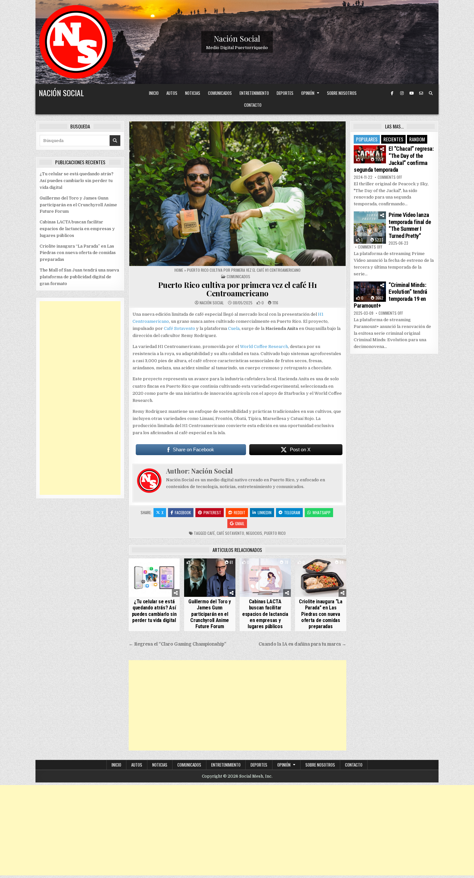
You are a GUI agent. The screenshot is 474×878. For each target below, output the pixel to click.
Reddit (239, 512)
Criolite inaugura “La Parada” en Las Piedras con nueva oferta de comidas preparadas (320, 613)
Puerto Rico (275, 533)
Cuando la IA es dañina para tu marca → (302, 644)
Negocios (254, 533)
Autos (171, 93)
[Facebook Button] (392, 93)
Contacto (253, 105)
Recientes (393, 139)
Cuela (234, 328)
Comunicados (220, 93)
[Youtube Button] (411, 93)
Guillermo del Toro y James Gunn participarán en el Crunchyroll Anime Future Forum (209, 613)
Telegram (292, 512)
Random (417, 139)
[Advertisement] (237, 705)
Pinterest (212, 512)
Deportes (285, 93)
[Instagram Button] (402, 93)
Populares (367, 139)
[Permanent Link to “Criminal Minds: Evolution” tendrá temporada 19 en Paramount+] (370, 291)
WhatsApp (321, 512)
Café (211, 533)
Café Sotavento (179, 328)
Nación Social (237, 38)
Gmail (239, 523)
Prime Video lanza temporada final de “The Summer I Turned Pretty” (410, 225)
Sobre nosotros (342, 93)
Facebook (183, 512)
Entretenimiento (254, 93)
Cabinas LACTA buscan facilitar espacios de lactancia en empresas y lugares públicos (265, 613)
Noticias (192, 93)
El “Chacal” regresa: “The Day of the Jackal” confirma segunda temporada (393, 159)
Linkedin (265, 512)
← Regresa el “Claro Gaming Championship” (177, 644)
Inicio (154, 93)
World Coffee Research (264, 346)
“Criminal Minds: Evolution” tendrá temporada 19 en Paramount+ (390, 295)
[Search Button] (431, 93)
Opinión (307, 93)
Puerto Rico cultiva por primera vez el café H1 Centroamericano (237, 289)
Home (178, 270)
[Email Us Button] (421, 93)
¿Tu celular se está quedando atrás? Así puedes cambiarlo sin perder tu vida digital (154, 610)
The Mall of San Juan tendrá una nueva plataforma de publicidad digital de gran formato (79, 277)
